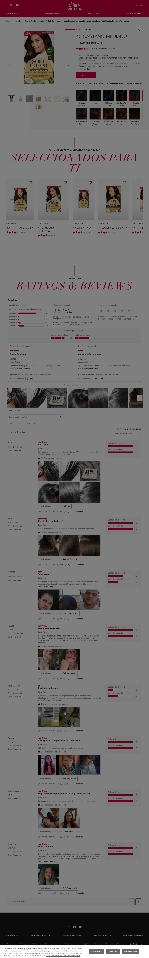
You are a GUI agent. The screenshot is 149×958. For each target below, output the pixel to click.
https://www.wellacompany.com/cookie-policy (63, 955)
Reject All (113, 951)
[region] (74, 951)
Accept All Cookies (130, 951)
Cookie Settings (96, 951)
